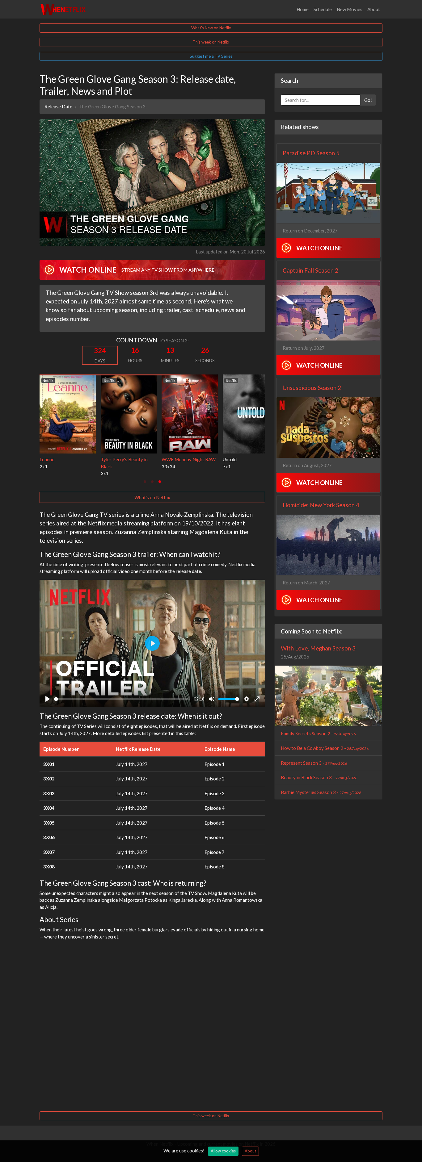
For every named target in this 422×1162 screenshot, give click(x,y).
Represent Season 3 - (314, 763)
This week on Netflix (211, 42)
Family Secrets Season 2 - (318, 733)
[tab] (145, 481)
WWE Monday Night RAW (74, 459)
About (373, 9)
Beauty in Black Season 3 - (319, 777)
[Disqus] (152, 1027)
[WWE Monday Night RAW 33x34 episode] (75, 413)
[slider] (122, 699)
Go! (368, 100)
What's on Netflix (152, 497)
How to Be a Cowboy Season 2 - (325, 748)
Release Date (58, 106)
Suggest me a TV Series (211, 56)
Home (303, 9)
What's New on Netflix (211, 27)
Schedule (323, 9)
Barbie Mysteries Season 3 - (321, 792)
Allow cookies (223, 1150)
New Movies (349, 9)
